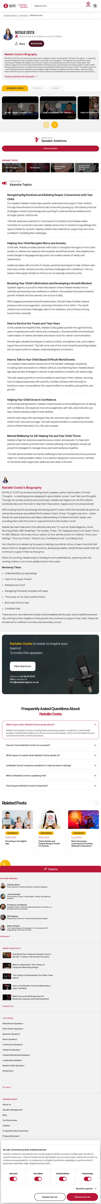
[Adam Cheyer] (3, 930)
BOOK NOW (36, 43)
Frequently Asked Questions (15, 1131)
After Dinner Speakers (13, 1029)
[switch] (38, 1179)
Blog (5, 1115)
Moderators (8, 1071)
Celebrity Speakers (11, 1050)
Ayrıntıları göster (84, 1188)
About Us (7, 1104)
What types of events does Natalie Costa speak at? (33, 755)
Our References (10, 1120)
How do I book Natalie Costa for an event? (28, 745)
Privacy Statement (11, 1136)
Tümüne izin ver (82, 1197)
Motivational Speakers (13, 1023)
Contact (6, 1125)
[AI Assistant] (88, 4)
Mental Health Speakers (13, 1065)
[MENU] (94, 5)
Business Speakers (11, 1034)
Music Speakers (10, 1039)
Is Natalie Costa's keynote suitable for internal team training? (38, 765)
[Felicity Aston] (3, 888)
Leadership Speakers (12, 1060)
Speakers (24, 15)
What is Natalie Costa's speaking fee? (26, 775)
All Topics (6, 1087)
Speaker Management (13, 1110)
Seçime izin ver (50, 1197)
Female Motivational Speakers (16, 1055)
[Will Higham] (3, 919)
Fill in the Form (22, 666)
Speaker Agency (11, 15)
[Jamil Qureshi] (3, 898)
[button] (54, 124)
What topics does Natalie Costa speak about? (30, 724)
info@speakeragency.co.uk (24, 682)
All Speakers (5, 936)
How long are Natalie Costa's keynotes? (27, 785)
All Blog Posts (8, 1006)
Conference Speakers (13, 1044)
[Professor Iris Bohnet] (3, 909)
